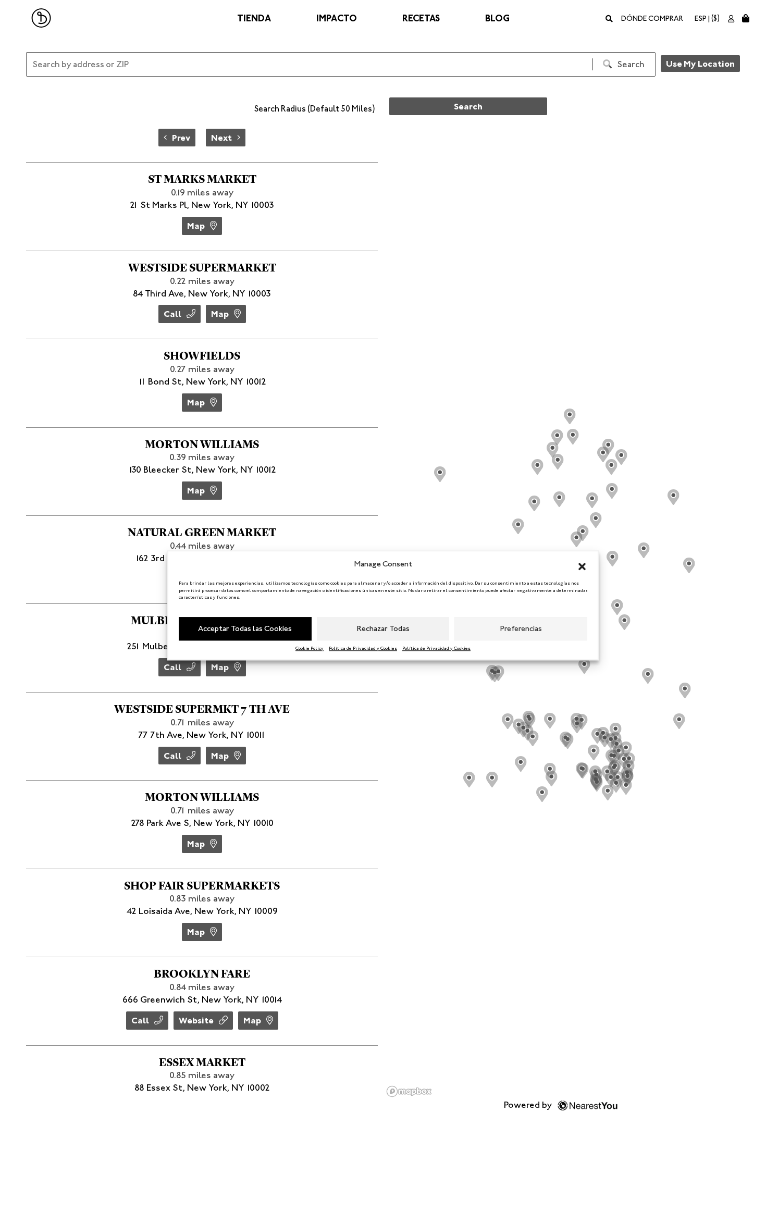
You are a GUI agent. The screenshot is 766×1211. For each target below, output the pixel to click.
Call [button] (172, 313)
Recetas (421, 18)
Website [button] (196, 1020)
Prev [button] (181, 137)
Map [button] (196, 225)
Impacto (336, 18)
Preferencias (521, 628)
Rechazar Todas (383, 628)
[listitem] (202, 206)
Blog (497, 18)
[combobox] (306, 110)
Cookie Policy (309, 648)
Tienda (254, 18)
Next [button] (221, 137)
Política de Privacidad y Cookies (363, 648)
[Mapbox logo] (409, 1091)
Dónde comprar (652, 18)
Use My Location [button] (700, 63)
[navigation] (202, 138)
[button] (582, 564)
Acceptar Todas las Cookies (245, 628)
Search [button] (468, 106)
